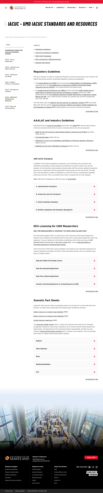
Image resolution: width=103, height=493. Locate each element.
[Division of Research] (17, 7)
